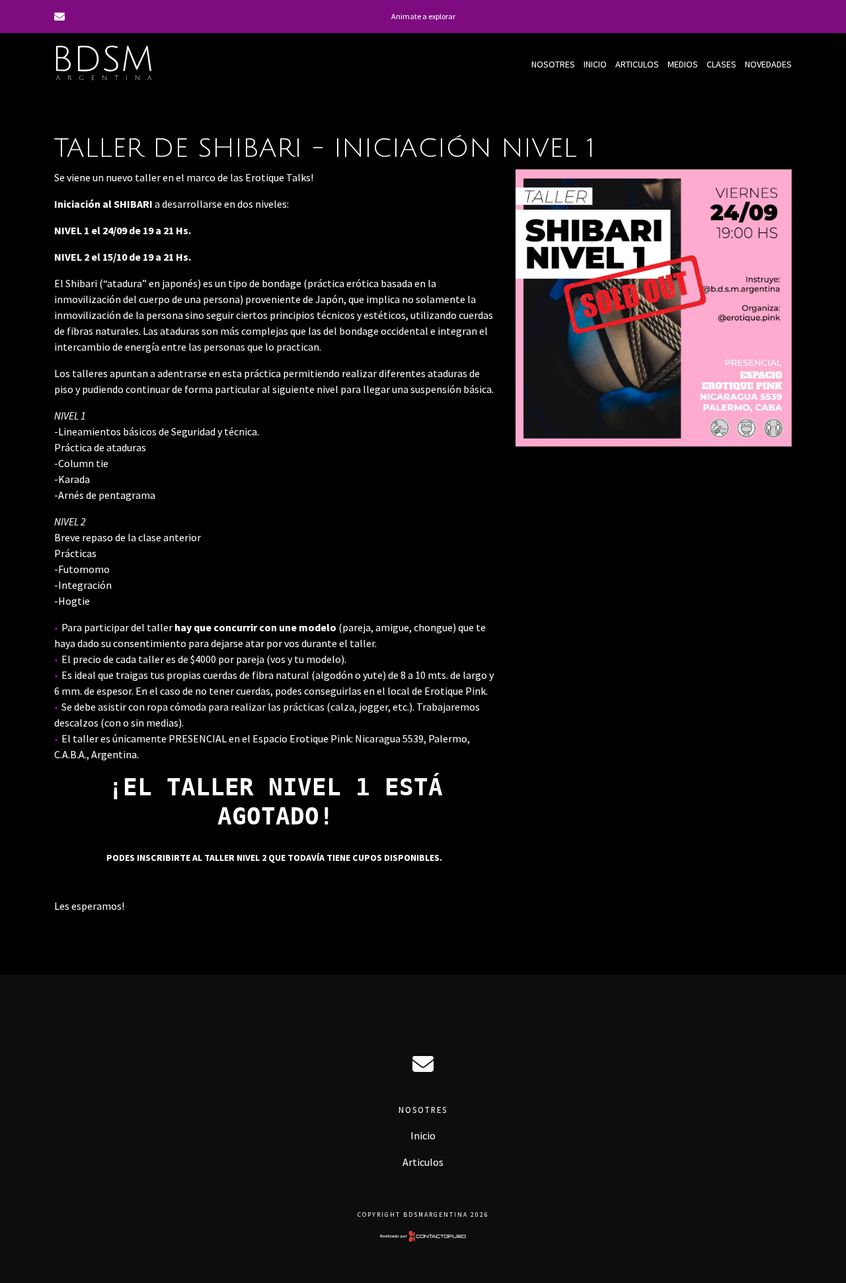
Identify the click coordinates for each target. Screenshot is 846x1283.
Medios (683, 64)
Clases (721, 64)
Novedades (768, 64)
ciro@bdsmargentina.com (423, 1064)
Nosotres (553, 64)
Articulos (637, 64)
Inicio (595, 64)
